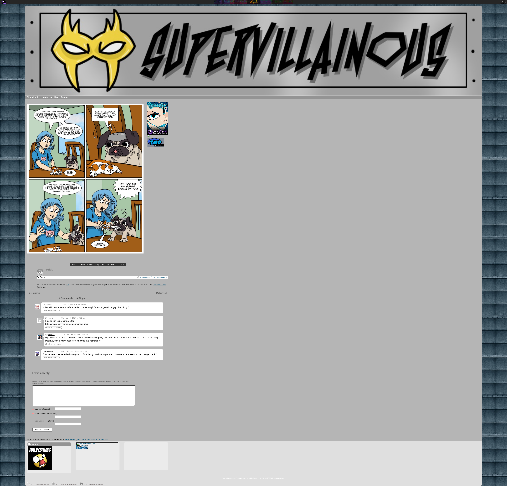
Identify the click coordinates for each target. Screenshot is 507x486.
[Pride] (85, 178)
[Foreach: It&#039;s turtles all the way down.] (253, 2)
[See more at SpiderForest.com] (503, 2)
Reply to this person (51, 311)
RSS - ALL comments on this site (66, 484)
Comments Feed (159, 285)
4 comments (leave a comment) (153, 277)
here (67, 285)
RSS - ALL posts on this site (40, 484)
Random (105, 264)
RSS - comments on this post (93, 484)
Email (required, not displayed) (46, 414)
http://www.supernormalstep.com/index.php (66, 324)
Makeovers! (161, 293)
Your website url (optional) (44, 421)
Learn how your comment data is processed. (87, 439)
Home (45, 97)
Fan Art (65, 97)
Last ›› (121, 264)
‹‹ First (74, 264)
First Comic (33, 97)
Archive (54, 97)
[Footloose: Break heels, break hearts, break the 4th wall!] (157, 115)
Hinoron (51, 335)
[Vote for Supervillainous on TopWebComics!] (157, 142)
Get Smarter (34, 293)
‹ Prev (82, 264)
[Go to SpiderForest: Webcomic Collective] (157, 132)
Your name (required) (42, 409)
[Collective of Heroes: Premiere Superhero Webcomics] (157, 136)
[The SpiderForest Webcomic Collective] (4, 2)
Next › (113, 264)
